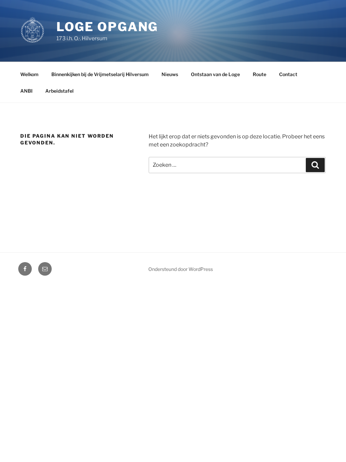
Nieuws (170, 74)
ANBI (26, 91)
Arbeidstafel (59, 91)
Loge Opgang (107, 26)
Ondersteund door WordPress (180, 269)
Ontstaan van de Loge (215, 74)
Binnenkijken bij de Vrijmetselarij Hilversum (100, 74)
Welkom (29, 74)
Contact (288, 74)
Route (259, 74)
